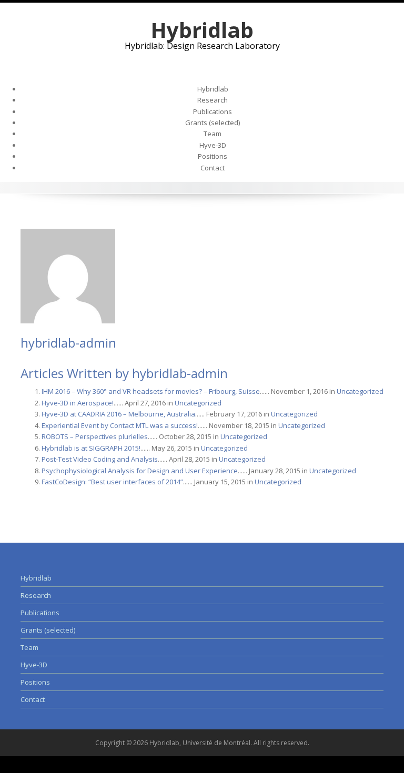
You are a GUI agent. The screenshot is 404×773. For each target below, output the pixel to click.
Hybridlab (202, 29)
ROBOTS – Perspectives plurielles (95, 436)
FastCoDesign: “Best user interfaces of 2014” (112, 481)
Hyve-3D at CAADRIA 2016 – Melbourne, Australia (118, 414)
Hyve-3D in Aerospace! (78, 403)
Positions (212, 156)
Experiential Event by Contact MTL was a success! (120, 425)
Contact (212, 167)
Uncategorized (360, 391)
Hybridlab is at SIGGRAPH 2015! (91, 448)
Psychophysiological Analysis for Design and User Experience (140, 470)
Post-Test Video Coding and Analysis (100, 459)
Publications (212, 111)
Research (212, 100)
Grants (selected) (212, 122)
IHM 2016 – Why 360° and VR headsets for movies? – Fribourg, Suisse (151, 391)
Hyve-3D (212, 145)
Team (212, 133)
